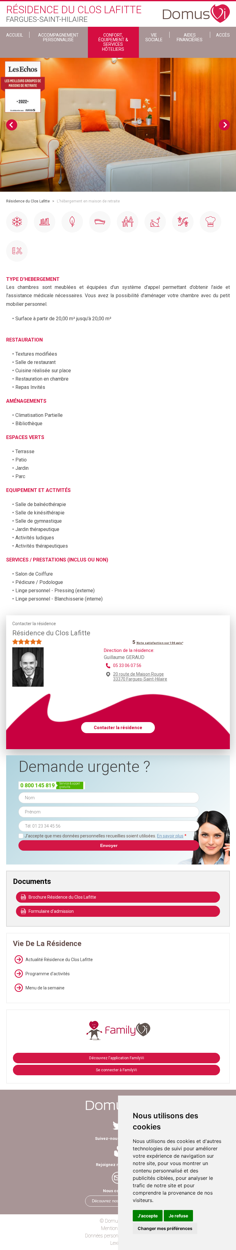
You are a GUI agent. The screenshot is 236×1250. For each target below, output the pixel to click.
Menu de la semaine (45, 987)
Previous (11, 124)
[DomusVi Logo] (196, 10)
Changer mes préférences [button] (165, 1228)
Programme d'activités (48, 973)
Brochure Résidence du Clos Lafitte (62, 897)
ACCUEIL (14, 35)
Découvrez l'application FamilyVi (116, 1058)
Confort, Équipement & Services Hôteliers (113, 42)
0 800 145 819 (37, 785)
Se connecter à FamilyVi (116, 1070)
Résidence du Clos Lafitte (28, 201)
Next (224, 124)
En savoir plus (170, 835)
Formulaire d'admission (51, 911)
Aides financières (190, 37)
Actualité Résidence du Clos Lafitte (59, 959)
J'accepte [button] (148, 1215)
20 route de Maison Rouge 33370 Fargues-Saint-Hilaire (140, 676)
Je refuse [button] (178, 1215)
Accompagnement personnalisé (58, 37)
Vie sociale (154, 37)
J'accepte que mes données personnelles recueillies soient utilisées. (106, 835)
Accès (223, 35)
